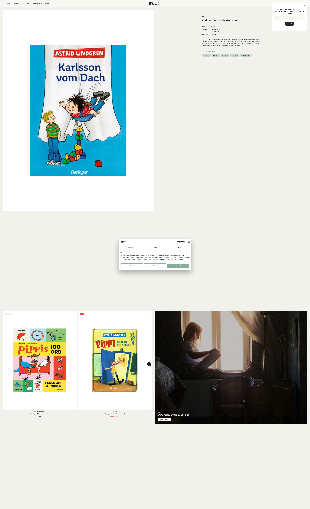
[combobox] (289, 18)
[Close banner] (189, 242)
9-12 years (235, 55)
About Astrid (25, 3)
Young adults (246, 55)
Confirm (289, 24)
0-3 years (206, 55)
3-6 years (216, 55)
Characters (16, 3)
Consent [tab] (130, 247)
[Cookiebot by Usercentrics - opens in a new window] (178, 242)
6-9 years (225, 55)
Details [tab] (155, 247)
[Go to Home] (155, 3)
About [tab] (179, 247)
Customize (154, 265)
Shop (8, 3)
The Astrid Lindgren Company (40, 3)
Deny (131, 265)
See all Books (165, 419)
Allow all (178, 265)
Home (203, 12)
